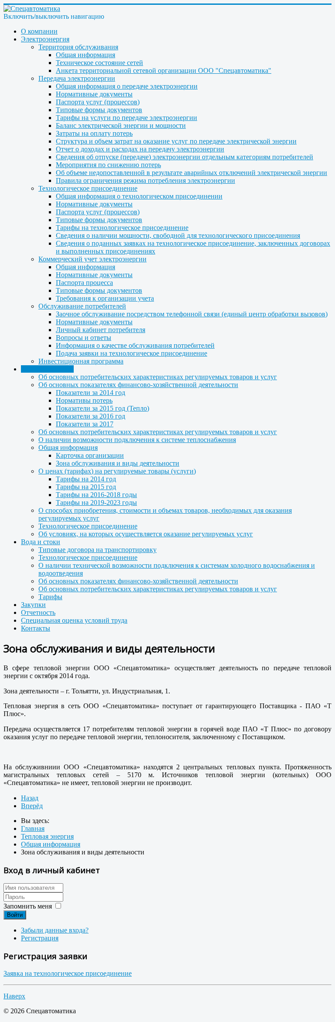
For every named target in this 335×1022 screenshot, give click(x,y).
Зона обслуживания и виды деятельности (117, 463)
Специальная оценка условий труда (74, 620)
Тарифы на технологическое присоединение (122, 227)
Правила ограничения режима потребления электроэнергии (145, 180)
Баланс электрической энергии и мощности (121, 125)
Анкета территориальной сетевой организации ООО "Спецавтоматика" (163, 70)
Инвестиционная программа (80, 361)
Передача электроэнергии (76, 78)
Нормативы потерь (84, 400)
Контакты (35, 628)
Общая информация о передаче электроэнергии (127, 86)
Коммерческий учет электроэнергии (92, 259)
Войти (15, 915)
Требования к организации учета (105, 298)
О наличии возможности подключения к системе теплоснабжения (137, 439)
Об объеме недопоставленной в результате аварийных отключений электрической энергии (191, 172)
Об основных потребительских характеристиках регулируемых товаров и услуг (157, 377)
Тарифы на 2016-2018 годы (96, 494)
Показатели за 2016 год (90, 416)
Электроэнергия (45, 39)
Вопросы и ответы (83, 337)
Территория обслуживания (78, 47)
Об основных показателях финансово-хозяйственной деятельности (138, 384)
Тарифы (50, 596)
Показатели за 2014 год (90, 392)
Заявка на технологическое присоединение (67, 973)
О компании (39, 31)
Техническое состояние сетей (99, 62)
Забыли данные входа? (55, 930)
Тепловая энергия (47, 369)
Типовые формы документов (99, 109)
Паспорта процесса (84, 282)
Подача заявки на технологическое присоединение (131, 353)
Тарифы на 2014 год (86, 479)
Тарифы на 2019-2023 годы (96, 502)
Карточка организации (90, 455)
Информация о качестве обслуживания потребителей (135, 345)
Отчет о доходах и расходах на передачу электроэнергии (140, 149)
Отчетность (38, 612)
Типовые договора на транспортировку (97, 549)
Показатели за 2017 (84, 424)
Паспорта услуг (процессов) (98, 102)
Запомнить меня (27, 906)
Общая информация (85, 54)
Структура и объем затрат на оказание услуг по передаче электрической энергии (176, 141)
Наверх (14, 996)
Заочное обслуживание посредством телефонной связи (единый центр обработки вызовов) (192, 314)
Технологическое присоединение (87, 188)
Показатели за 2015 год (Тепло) (102, 408)
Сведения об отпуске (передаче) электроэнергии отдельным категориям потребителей (184, 157)
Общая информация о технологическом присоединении (139, 196)
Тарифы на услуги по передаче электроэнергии (126, 117)
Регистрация (39, 938)
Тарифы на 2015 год (86, 486)
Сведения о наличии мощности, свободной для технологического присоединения (178, 235)
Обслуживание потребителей (82, 306)
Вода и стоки (40, 541)
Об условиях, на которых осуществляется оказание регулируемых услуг (145, 534)
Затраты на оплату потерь (94, 133)
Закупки (33, 604)
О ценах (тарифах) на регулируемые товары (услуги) (117, 471)
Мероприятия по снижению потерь (108, 164)
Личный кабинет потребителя (100, 329)
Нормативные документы (94, 94)
